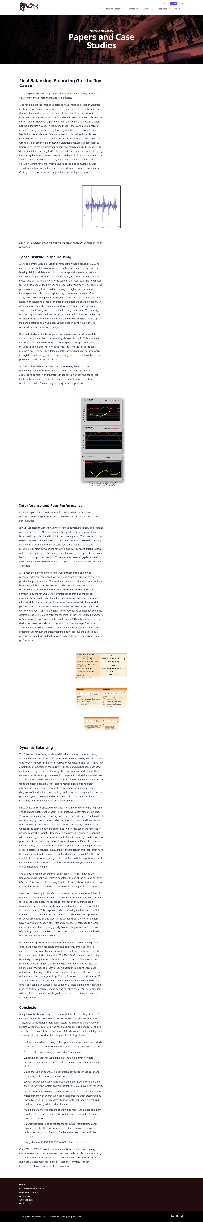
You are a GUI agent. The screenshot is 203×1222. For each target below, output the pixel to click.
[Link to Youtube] (177, 1216)
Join (181, 3)
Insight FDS (148, 8)
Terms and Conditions (81, 1216)
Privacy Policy (67, 1216)
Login (173, 3)
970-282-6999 (27, 1203)
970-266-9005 (27, 1200)
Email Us (26, 1196)
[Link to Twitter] (182, 1216)
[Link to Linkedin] (172, 1216)
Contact (163, 3)
